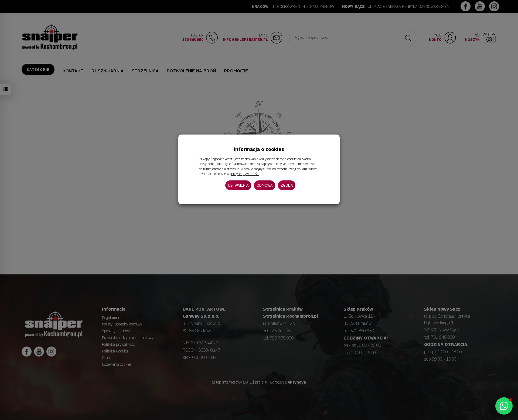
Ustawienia (238, 185)
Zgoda (287, 185)
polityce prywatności (244, 174)
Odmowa (264, 185)
